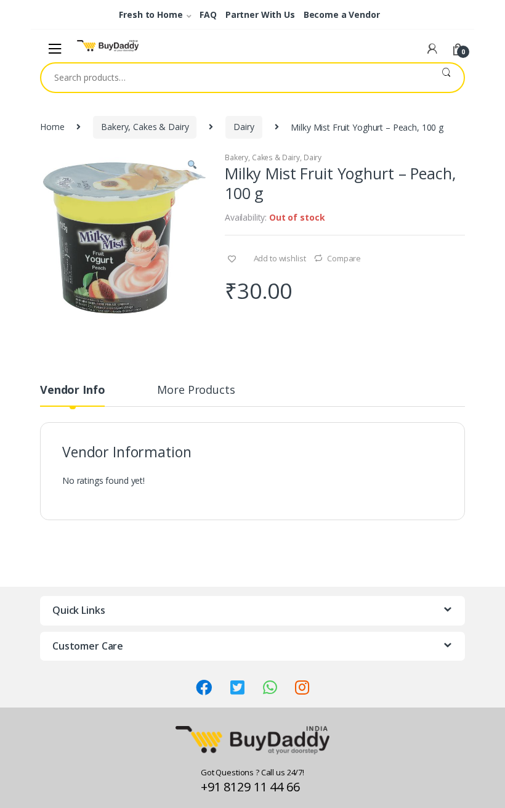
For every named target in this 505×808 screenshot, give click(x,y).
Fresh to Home (150, 14)
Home (52, 127)
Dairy (243, 127)
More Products (196, 390)
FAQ (208, 14)
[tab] (72, 395)
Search (446, 77)
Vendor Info (72, 390)
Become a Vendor (342, 14)
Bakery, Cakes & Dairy (144, 127)
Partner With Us (260, 14)
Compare (344, 258)
